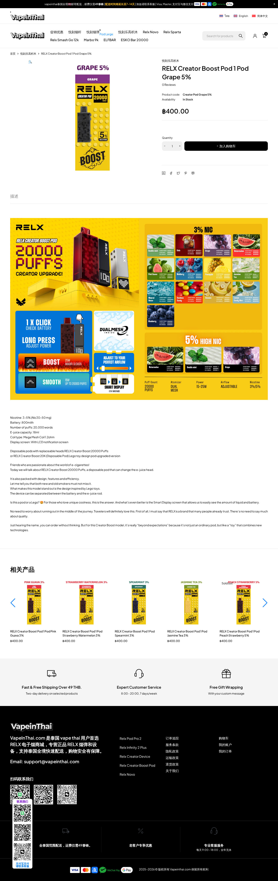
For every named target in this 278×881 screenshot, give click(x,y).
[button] (30, 118)
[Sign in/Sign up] (255, 36)
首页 (12, 53)
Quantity (167, 137)
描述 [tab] (14, 196)
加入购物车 (227, 146)
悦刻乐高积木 (28, 53)
